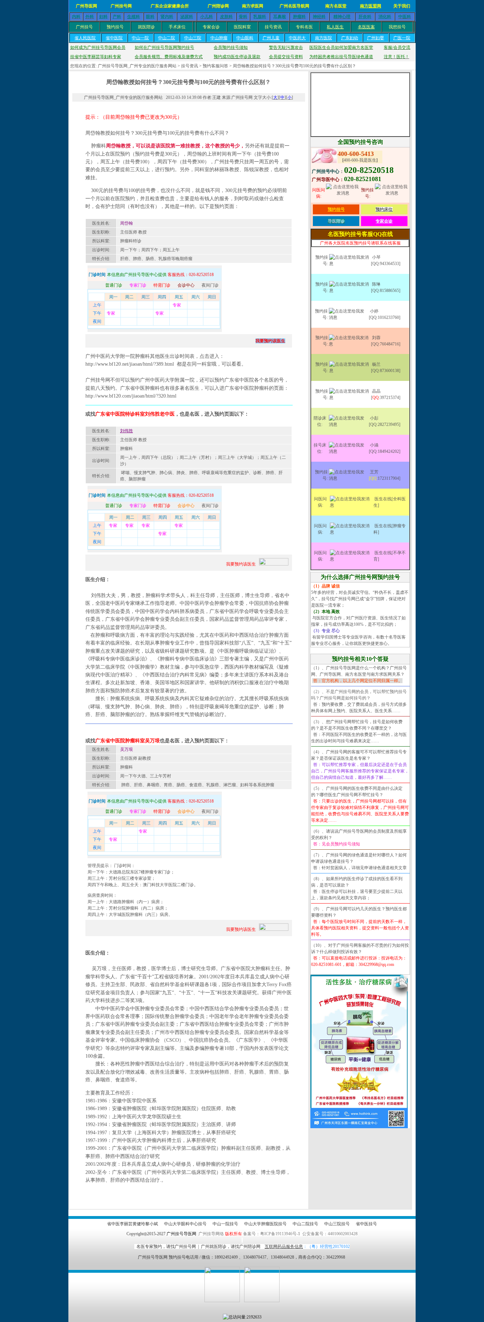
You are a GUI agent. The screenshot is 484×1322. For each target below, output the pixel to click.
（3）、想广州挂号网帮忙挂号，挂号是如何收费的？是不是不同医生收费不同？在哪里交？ (357, 725)
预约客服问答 (215, 65)
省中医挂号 (366, 1223)
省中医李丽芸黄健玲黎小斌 (132, 1223)
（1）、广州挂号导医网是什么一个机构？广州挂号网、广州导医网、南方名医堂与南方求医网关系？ (359, 674)
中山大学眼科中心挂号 (185, 1223)
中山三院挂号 (337, 1223)
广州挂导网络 (211, 1233)
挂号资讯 (189, 65)
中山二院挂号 (305, 1223)
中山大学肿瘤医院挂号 (265, 1223)
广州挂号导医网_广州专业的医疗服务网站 (137, 65)
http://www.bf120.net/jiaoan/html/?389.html (129, 364)
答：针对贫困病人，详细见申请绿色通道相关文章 (360, 867)
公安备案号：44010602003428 (330, 1233)
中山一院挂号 (225, 1223)
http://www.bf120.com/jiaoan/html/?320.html (130, 396)
